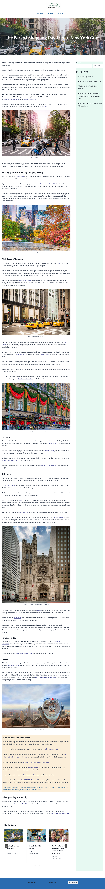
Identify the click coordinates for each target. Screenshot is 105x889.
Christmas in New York (25, 379)
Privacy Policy (52, 882)
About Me (63, 13)
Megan (35, 43)
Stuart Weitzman (23, 512)
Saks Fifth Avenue (14, 665)
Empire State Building (11, 99)
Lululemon (17, 618)
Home (40, 13)
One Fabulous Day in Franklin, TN (89, 81)
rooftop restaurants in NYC (23, 653)
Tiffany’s (44, 106)
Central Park (20, 176)
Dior (26, 354)
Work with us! (31, 882)
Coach (20, 500)
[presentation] (13, 835)
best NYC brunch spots (48, 465)
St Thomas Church (60, 517)
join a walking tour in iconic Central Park (44, 184)
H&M (39, 610)
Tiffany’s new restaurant (10, 460)
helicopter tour (33, 767)
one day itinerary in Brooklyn (18, 804)
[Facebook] (3, 5)
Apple (59, 263)
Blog (50, 13)
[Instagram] (11, 5)
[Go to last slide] (6, 846)
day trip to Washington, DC (60, 813)
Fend (22, 354)
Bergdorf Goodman (24, 280)
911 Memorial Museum (31, 775)
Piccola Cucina (49, 450)
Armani (15, 493)
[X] (7, 5)
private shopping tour (52, 749)
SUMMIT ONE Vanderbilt (29, 780)
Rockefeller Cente (30, 99)
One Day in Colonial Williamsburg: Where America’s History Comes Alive (89, 96)
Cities (52, 33)
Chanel (17, 354)
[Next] (66, 846)
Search (78, 63)
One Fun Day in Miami (85, 77)
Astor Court (52, 443)
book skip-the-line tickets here (45, 677)
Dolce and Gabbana (8, 485)
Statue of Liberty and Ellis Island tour (36, 762)
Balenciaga (45, 354)
